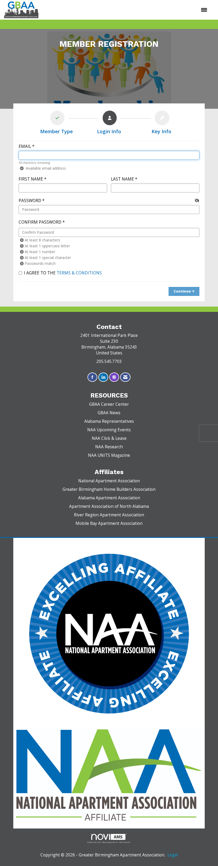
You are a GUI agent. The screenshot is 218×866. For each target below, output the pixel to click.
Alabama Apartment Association (109, 498)
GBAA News (109, 413)
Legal (172, 855)
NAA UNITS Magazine (109, 455)
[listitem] (56, 123)
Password (30, 200)
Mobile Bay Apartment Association (109, 523)
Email (25, 146)
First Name (31, 179)
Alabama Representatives (109, 421)
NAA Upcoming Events (109, 430)
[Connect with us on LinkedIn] (103, 377)
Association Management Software (109, 842)
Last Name (122, 179)
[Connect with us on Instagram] (114, 377)
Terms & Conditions (79, 273)
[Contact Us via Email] (125, 377)
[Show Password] (197, 200)
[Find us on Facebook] (92, 377)
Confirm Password (40, 222)
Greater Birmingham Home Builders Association (109, 489)
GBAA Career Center (109, 404)
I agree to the (63, 273)
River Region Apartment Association (109, 515)
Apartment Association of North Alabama (109, 506)
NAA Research (109, 447)
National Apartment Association (109, 481)
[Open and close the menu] (125, 10)
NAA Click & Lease (109, 438)
